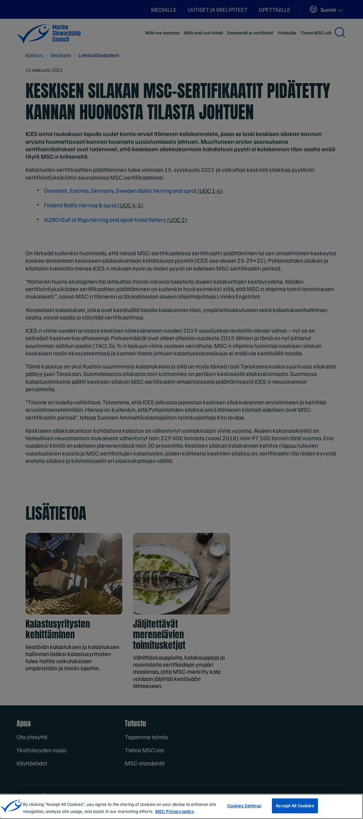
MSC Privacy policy (174, 811)
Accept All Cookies (295, 805)
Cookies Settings (244, 805)
